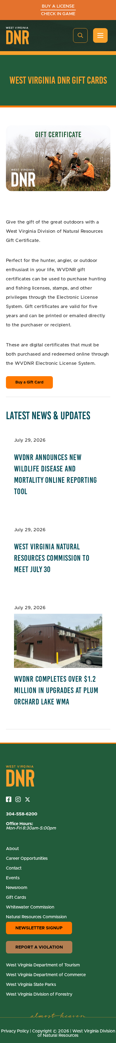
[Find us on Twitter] (29, 799)
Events (13, 878)
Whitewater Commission (30, 907)
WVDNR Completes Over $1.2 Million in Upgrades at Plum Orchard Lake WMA (56, 690)
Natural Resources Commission (36, 917)
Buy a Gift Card (29, 382)
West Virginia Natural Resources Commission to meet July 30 (52, 558)
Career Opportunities (27, 858)
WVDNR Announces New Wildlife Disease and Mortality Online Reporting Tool (55, 474)
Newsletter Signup (39, 928)
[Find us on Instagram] (20, 799)
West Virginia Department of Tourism (43, 965)
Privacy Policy (15, 1031)
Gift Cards (16, 897)
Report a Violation (39, 947)
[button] (80, 35)
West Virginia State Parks (31, 984)
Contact (14, 868)
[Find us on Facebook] (10, 799)
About (12, 849)
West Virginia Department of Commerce (46, 975)
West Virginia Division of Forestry (39, 994)
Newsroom (16, 887)
